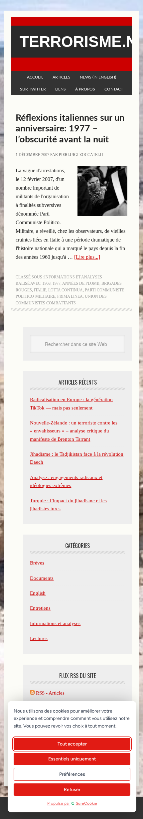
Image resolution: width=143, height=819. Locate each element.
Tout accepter (72, 744)
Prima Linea (70, 296)
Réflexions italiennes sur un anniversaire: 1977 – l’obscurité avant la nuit (70, 128)
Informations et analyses (73, 277)
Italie (40, 290)
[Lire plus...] (87, 257)
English (38, 593)
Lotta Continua (65, 290)
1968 (47, 283)
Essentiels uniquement (72, 759)
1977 (57, 283)
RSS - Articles (50, 693)
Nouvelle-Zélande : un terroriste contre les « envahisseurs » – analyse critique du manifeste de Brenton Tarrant (73, 431)
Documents (42, 578)
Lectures (39, 638)
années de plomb (80, 283)
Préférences (72, 774)
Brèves (37, 563)
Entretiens (40, 608)
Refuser (72, 789)
